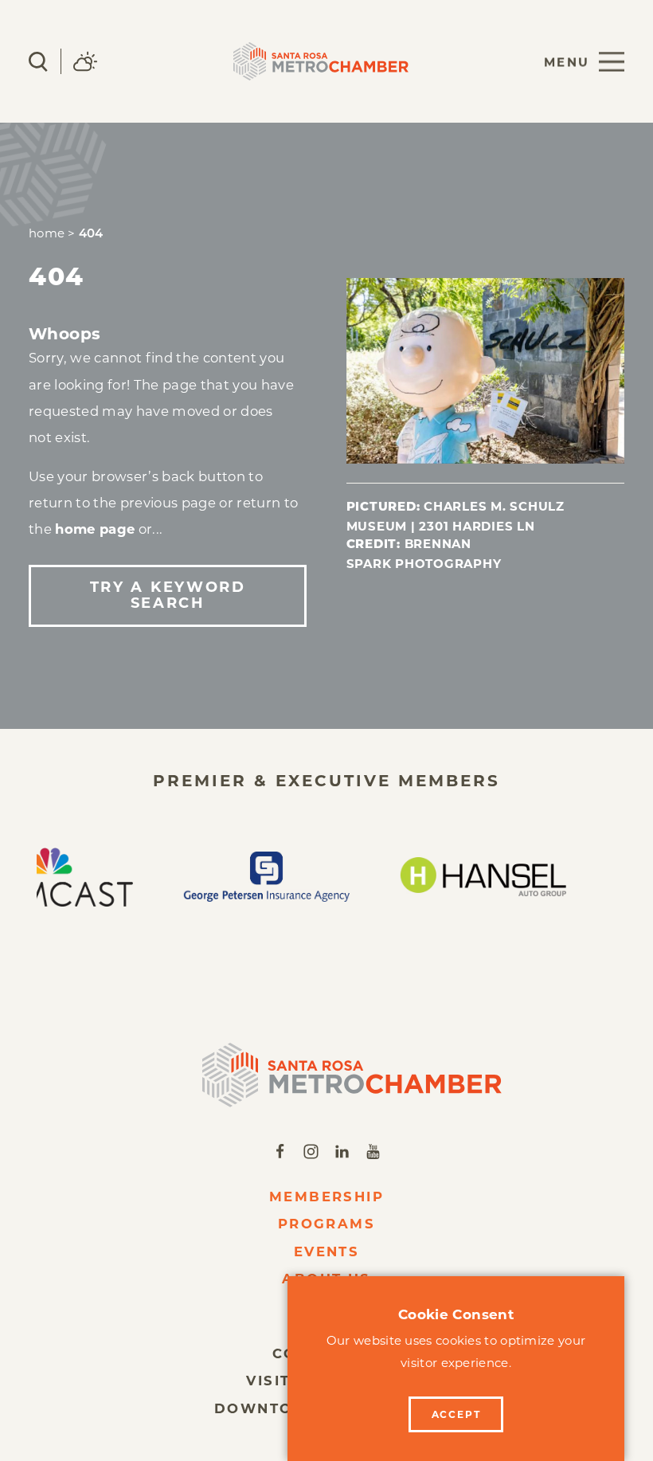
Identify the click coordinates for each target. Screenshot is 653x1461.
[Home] (327, 1075)
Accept (456, 1414)
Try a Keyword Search (168, 595)
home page (95, 529)
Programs (327, 1224)
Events (327, 1251)
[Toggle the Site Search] (38, 62)
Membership (327, 1196)
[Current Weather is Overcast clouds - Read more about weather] (85, 61)
